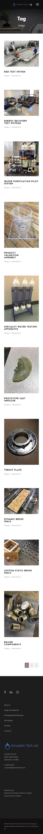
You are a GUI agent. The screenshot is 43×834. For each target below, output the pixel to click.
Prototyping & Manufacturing (13, 715)
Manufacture (16, 76)
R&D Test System (14, 72)
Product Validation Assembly (11, 255)
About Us (7, 705)
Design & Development (11, 710)
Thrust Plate (13, 470)
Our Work (7, 726)
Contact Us (7, 731)
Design (6, 76)
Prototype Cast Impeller (15, 399)
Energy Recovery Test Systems (15, 122)
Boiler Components (12, 643)
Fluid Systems (8, 721)
